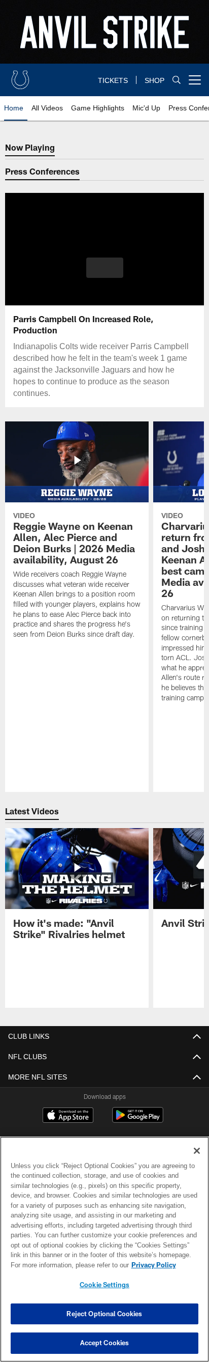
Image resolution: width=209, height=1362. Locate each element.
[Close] (197, 1151)
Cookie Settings (104, 1285)
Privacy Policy (66, 1265)
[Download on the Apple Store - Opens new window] (68, 1116)
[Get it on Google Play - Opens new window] (138, 1120)
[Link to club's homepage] (20, 76)
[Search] (176, 80)
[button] (105, 274)
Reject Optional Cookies (104, 1314)
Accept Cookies (104, 1343)
